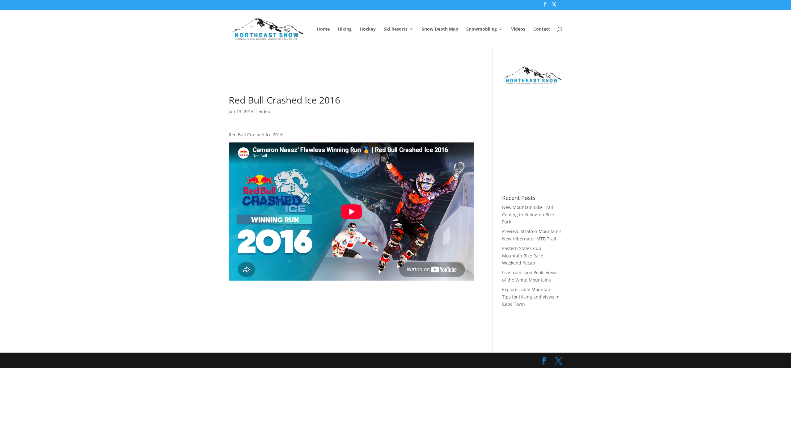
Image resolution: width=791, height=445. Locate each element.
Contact (541, 29)
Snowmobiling (481, 29)
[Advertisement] (341, 79)
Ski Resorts (396, 29)
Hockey (368, 29)
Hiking (345, 29)
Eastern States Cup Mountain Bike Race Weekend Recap (522, 255)
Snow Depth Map (440, 29)
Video (264, 111)
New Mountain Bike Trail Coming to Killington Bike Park (528, 214)
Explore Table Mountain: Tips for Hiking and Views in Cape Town (531, 296)
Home (323, 29)
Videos (518, 29)
